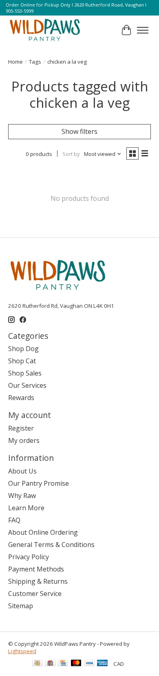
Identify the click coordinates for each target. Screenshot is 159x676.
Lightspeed (22, 651)
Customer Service (35, 593)
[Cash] (37, 664)
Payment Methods (36, 569)
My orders (24, 440)
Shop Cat (22, 360)
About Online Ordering (43, 532)
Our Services (27, 385)
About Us (22, 471)
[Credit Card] (63, 664)
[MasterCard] (76, 664)
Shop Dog (23, 348)
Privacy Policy (28, 556)
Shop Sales (25, 373)
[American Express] (102, 664)
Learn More (26, 507)
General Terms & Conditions (51, 544)
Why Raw (22, 495)
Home (15, 61)
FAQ (14, 520)
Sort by (71, 154)
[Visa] (89, 664)
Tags (35, 61)
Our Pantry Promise (38, 483)
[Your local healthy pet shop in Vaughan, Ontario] (45, 30)
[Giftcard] (50, 664)
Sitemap (20, 605)
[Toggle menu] (143, 30)
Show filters (79, 131)
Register (21, 428)
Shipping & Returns (38, 581)
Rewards (21, 397)
